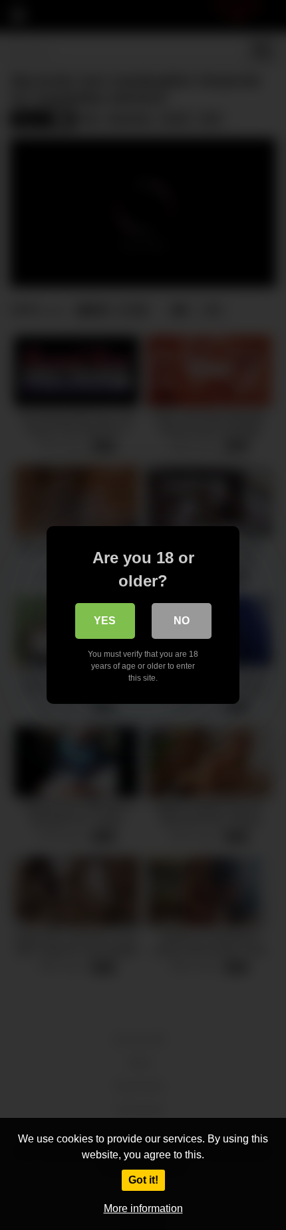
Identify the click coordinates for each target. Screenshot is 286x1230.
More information (143, 1208)
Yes (105, 620)
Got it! (143, 1180)
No (182, 620)
